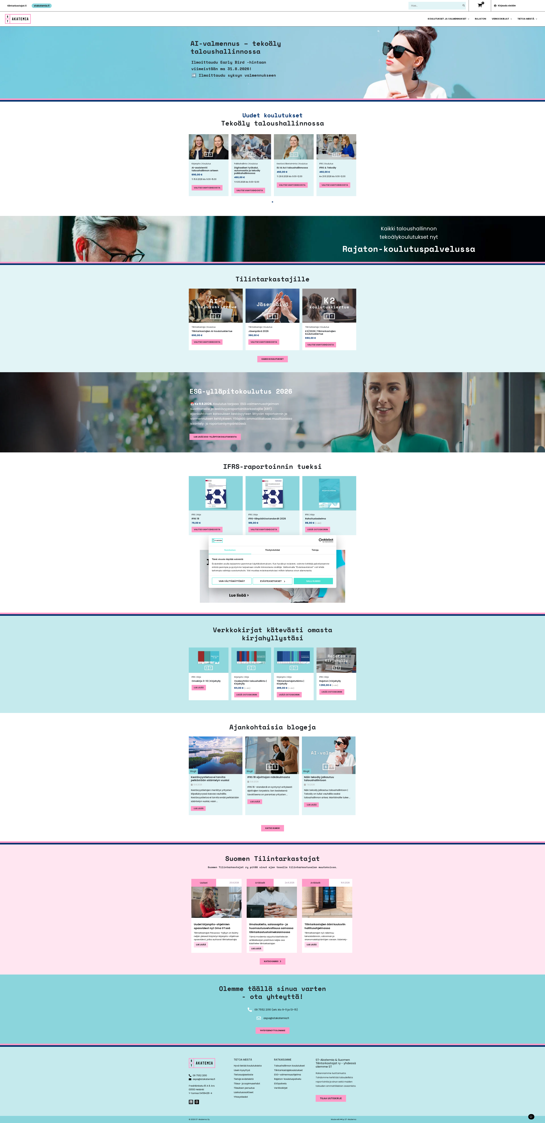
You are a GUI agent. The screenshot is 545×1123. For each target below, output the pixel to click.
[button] (17, 6)
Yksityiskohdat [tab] (272, 550)
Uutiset (204, 882)
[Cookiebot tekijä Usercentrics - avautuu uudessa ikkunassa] (320, 540)
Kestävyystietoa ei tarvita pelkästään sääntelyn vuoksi (210, 778)
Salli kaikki (313, 581)
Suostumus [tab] (230, 550)
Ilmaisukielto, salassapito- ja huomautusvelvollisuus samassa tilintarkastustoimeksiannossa (271, 928)
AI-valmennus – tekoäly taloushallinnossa (235, 47)
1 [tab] (272, 201)
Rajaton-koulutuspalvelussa (408, 248)
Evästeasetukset (271, 581)
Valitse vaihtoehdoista (207, 187)
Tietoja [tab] (315, 550)
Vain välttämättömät (232, 581)
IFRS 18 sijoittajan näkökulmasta (268, 777)
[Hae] (464, 5)
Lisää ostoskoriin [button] (317, 529)
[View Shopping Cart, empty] (479, 5)
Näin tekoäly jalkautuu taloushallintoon (319, 778)
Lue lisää (199, 687)
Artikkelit (260, 882)
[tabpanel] (208, 165)
